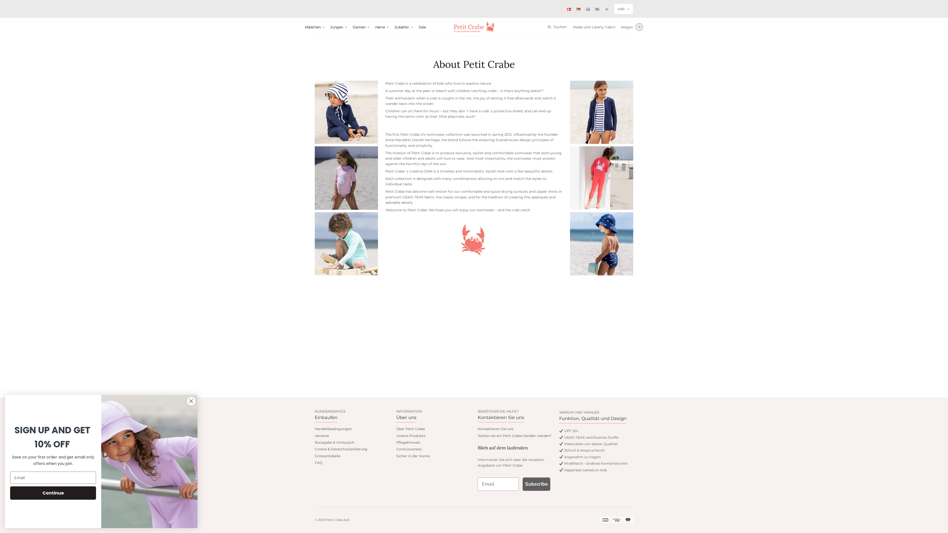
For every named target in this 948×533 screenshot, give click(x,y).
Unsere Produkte (410, 436)
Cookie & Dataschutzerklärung (341, 449)
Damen (359, 27)
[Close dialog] (191, 401)
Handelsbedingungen (333, 429)
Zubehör (402, 27)
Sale (422, 27)
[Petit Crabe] (474, 27)
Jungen (336, 27)
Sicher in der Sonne (413, 456)
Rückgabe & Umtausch (334, 442)
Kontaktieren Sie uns (496, 429)
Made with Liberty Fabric (594, 27)
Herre (380, 27)
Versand (322, 436)
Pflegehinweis (408, 442)
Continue (53, 493)
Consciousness (409, 449)
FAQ (318, 462)
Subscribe (536, 484)
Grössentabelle (327, 456)
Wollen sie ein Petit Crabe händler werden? (515, 436)
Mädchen (313, 27)
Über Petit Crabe (410, 429)
